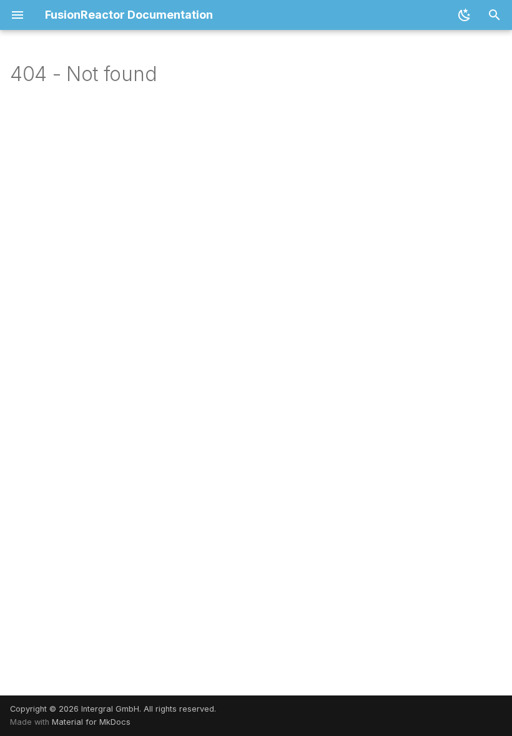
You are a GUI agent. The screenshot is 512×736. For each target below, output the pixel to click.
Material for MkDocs (91, 722)
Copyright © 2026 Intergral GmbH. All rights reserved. (113, 709)
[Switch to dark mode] (464, 14)
